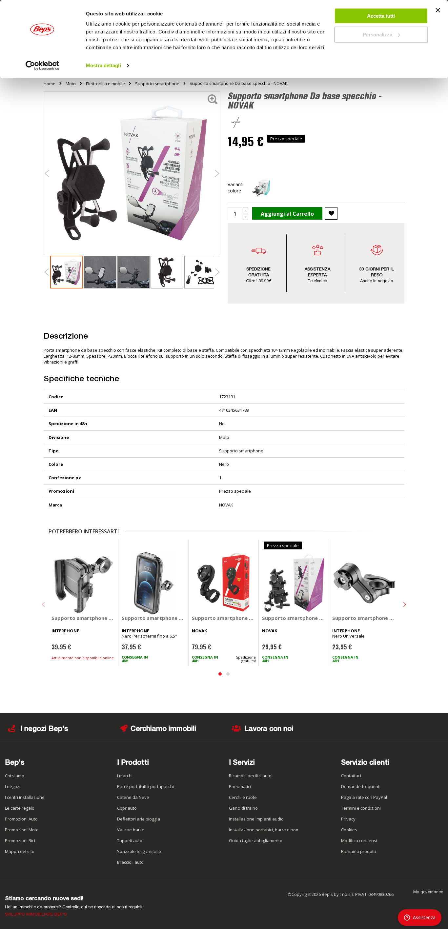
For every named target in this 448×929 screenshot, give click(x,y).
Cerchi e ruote (243, 797)
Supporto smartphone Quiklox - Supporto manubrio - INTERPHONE (364, 618)
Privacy (348, 819)
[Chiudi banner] (438, 13)
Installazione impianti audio (256, 819)
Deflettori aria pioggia (138, 819)
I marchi (124, 776)
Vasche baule (130, 830)
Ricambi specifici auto (250, 776)
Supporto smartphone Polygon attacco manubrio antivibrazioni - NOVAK (224, 618)
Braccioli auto (130, 862)
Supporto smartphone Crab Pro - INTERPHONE (83, 618)
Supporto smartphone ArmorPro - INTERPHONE (154, 618)
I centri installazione (25, 797)
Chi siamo (14, 776)
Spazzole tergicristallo (139, 851)
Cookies (349, 830)
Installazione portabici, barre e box (263, 830)
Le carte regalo (19, 808)
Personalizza (377, 34)
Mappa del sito (19, 851)
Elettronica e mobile (105, 84)
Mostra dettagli (103, 65)
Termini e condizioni (361, 808)
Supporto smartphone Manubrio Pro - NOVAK (294, 618)
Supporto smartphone (157, 84)
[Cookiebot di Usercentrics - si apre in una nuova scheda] (42, 65)
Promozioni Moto (22, 830)
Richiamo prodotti (358, 851)
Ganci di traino (243, 808)
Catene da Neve (133, 797)
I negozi (12, 786)
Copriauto (127, 808)
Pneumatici (240, 786)
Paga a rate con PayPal (364, 797)
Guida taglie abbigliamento (255, 840)
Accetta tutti (381, 16)
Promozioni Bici (20, 840)
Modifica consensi (359, 840)
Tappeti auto (129, 840)
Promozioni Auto (21, 819)
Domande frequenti (360, 786)
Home (49, 84)
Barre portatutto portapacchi (145, 786)
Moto (71, 84)
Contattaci (351, 776)
